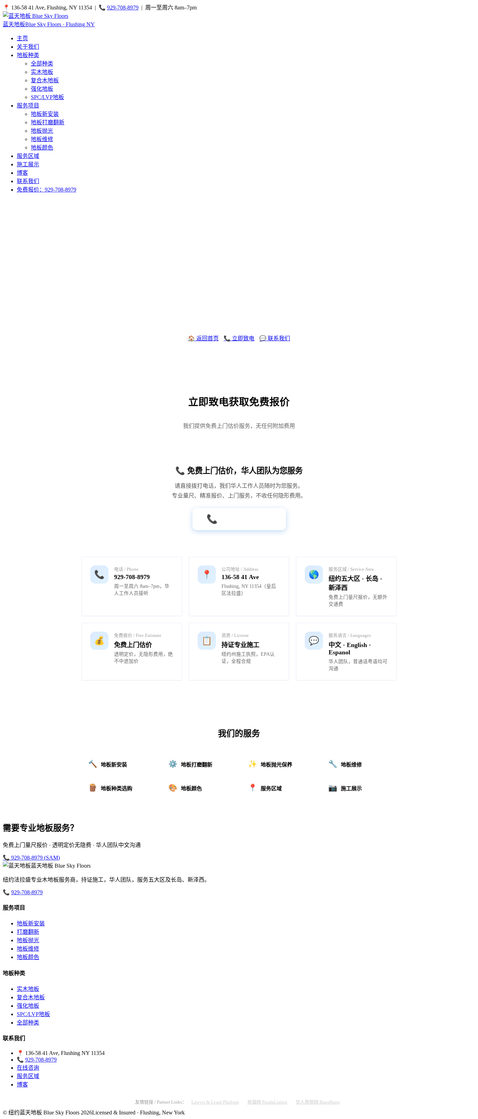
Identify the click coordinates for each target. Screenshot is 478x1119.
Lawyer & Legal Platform (215, 1102)
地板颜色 (42, 148)
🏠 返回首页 (203, 338)
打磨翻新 (28, 932)
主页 (22, 38)
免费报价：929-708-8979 (46, 190)
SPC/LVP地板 (47, 97)
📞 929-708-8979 (239, 519)
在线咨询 (28, 1068)
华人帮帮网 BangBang (318, 1102)
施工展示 (28, 164)
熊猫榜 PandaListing (267, 1102)
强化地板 (42, 89)
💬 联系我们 (274, 338)
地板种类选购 (110, 788)
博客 (22, 173)
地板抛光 (42, 131)
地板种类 (28, 55)
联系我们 (28, 181)
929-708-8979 (123, 8)
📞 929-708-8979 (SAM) (31, 858)
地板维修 (42, 139)
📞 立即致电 (239, 338)
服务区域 (28, 156)
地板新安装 (45, 114)
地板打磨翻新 (47, 122)
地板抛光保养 (270, 764)
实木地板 (42, 72)
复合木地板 (45, 80)
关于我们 (28, 47)
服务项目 (28, 106)
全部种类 (42, 64)
